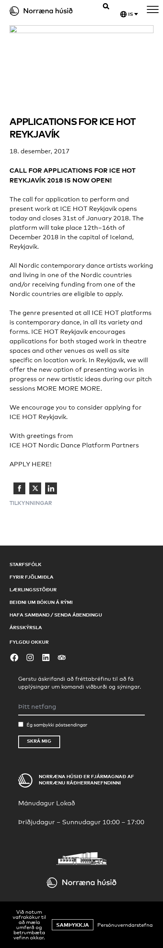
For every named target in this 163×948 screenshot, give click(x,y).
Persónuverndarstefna (125, 925)
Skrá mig (39, 741)
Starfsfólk (25, 564)
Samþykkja (72, 925)
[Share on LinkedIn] (51, 488)
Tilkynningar (30, 502)
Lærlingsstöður (33, 589)
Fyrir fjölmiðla (31, 577)
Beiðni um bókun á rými (41, 602)
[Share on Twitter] (35, 488)
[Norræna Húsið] (47, 11)
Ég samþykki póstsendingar (57, 725)
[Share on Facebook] (19, 488)
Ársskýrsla (25, 627)
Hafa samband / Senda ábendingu (55, 615)
